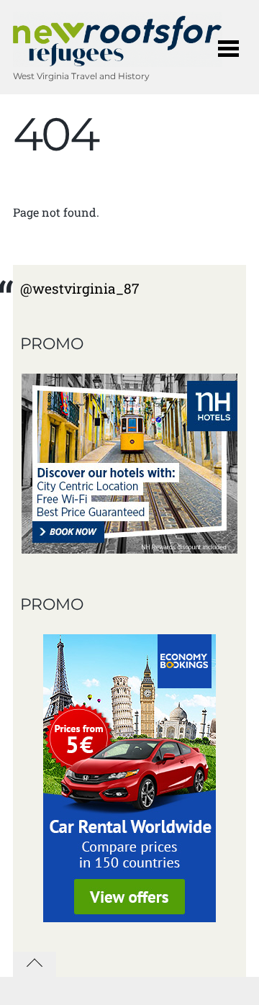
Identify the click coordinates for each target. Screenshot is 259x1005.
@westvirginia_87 (80, 288)
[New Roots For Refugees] (117, 59)
